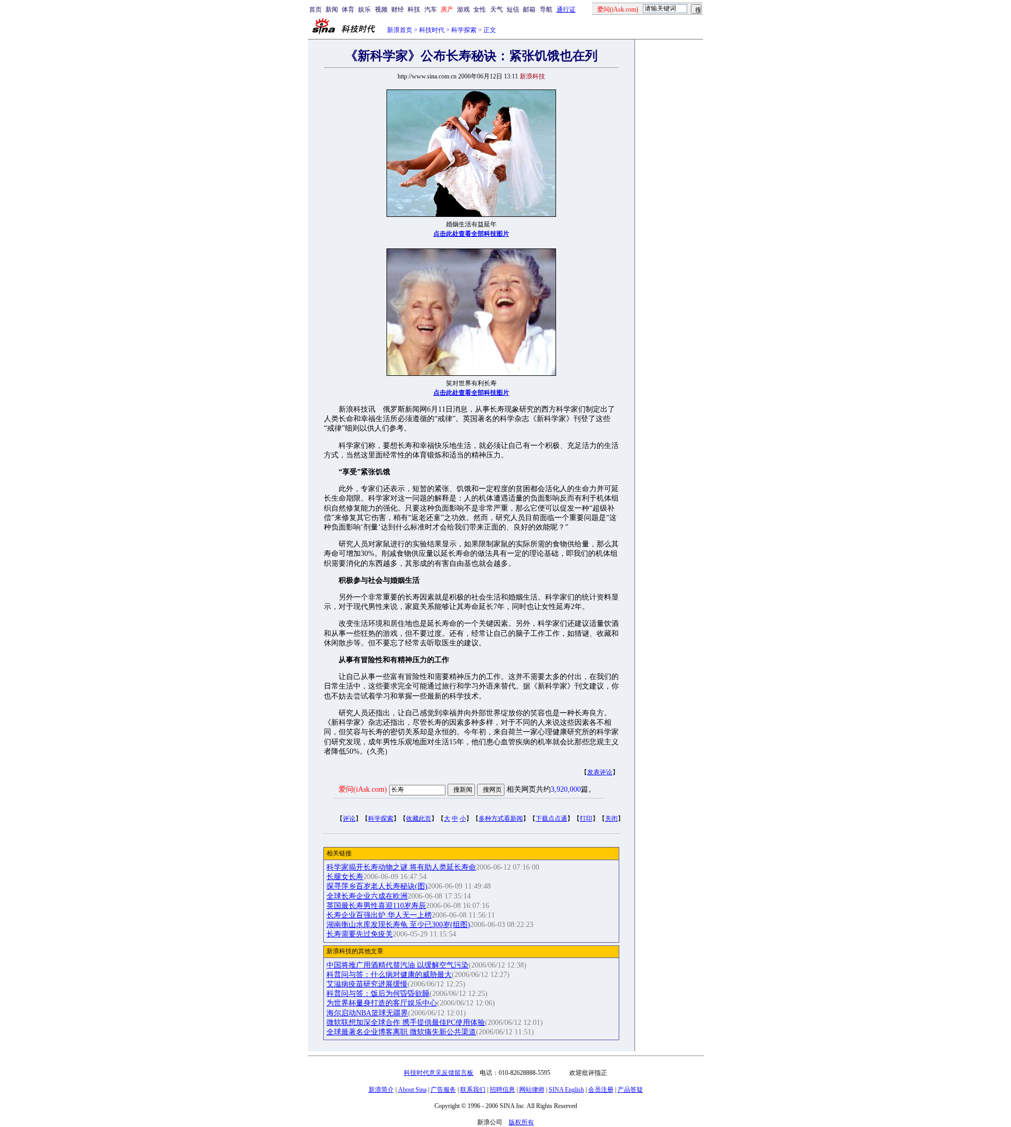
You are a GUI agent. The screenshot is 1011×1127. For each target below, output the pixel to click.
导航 (546, 9)
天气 (496, 9)
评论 (349, 818)
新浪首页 (399, 30)
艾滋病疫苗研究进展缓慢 (367, 984)
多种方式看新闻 (501, 818)
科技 (414, 9)
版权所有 (521, 1122)
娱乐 (364, 9)
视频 (381, 9)
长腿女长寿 (344, 877)
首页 (315, 9)
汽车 (430, 9)
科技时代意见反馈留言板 (438, 1072)
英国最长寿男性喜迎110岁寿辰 (376, 906)
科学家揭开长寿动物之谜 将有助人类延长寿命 (401, 867)
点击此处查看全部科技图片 (471, 233)
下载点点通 (551, 818)
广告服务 (443, 1089)
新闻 (331, 9)
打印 (586, 818)
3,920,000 (566, 789)
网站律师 (531, 1089)
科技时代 (431, 30)
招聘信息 (502, 1089)
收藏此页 (418, 818)
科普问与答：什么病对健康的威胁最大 (389, 975)
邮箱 (529, 9)
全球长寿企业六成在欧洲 (367, 896)
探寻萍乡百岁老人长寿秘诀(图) (377, 886)
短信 (513, 9)
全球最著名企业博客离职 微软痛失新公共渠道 (401, 1032)
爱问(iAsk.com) (363, 789)
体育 (348, 9)
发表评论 (599, 772)
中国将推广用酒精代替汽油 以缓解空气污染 (397, 965)
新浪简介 (381, 1089)
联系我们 (472, 1089)
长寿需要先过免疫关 (359, 934)
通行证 (566, 9)
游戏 (463, 9)
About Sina (412, 1089)
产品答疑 (630, 1089)
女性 (479, 9)
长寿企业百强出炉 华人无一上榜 (379, 915)
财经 (397, 9)
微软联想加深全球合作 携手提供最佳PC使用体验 (405, 1022)
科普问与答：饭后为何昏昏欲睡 (378, 994)
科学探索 (464, 30)
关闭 (611, 818)
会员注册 (600, 1089)
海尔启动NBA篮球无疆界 (367, 1013)
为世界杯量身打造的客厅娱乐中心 (381, 1003)
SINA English (566, 1089)
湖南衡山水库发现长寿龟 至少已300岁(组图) (398, 925)
